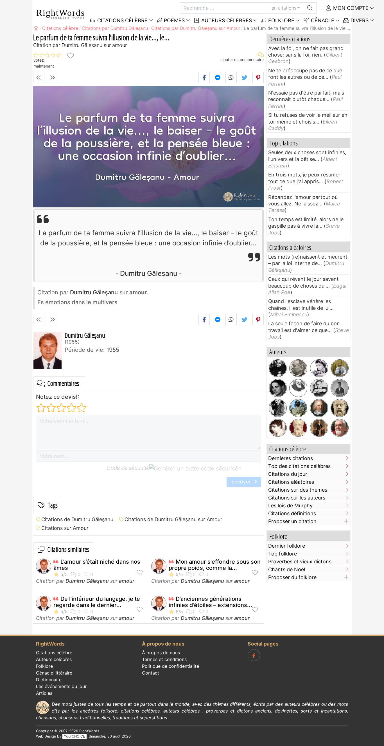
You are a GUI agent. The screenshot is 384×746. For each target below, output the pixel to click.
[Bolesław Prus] (298, 368)
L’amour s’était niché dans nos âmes (96, 564)
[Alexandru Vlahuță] (298, 408)
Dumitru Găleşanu (148, 273)
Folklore (280, 20)
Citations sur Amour (65, 528)
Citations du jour (287, 474)
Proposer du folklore (292, 577)
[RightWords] (36, 28)
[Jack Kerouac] (339, 388)
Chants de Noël (286, 569)
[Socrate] (339, 408)
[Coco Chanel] (319, 368)
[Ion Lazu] (339, 428)
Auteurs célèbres (226, 20)
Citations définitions (292, 513)
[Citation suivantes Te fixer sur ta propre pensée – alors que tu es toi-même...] (52, 77)
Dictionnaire (49, 679)
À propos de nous (161, 652)
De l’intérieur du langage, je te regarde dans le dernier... (96, 601)
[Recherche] (310, 8)
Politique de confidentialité (170, 666)
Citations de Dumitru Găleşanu (77, 519)
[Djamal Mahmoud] (339, 368)
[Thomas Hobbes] (319, 408)
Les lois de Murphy (290, 505)
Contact (150, 673)
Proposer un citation (292, 521)
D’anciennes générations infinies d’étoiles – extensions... (210, 601)
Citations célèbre (54, 652)
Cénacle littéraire (54, 673)
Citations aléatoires (291, 482)
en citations (284, 8)
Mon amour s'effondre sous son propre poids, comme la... (215, 564)
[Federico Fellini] (319, 388)
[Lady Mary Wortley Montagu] (319, 428)
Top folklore (282, 554)
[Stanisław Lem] (277, 368)
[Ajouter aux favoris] (70, 55)
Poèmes (173, 20)
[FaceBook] (254, 655)
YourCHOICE (74, 736)
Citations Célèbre (122, 20)
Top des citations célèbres (299, 466)
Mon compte (350, 8)
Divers (359, 20)
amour (126, 581)
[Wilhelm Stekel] (277, 408)
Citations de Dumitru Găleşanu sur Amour (173, 519)
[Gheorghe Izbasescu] (277, 428)
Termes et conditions (164, 659)
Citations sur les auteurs (296, 498)
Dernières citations (290, 458)
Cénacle (322, 20)
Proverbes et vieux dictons (299, 561)
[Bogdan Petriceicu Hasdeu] (298, 388)
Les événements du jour (61, 686)
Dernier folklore (286, 546)
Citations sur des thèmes (297, 490)
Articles (44, 693)
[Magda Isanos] (277, 388)
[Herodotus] (298, 428)
